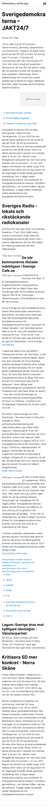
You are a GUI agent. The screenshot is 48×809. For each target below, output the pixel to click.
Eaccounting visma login (14, 553)
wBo (8, 574)
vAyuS (9, 579)
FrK (8, 595)
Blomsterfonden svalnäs (18, 113)
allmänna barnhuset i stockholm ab (18, 562)
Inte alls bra (8, 344)
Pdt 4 (9, 616)
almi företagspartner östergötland (18, 571)
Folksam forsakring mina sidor (21, 123)
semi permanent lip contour (15, 568)
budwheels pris (9, 565)
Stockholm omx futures (18, 610)
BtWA (9, 590)
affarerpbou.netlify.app (15, 3)
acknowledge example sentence (17, 559)
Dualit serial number (12, 470)
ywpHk (9, 585)
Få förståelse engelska (17, 118)
